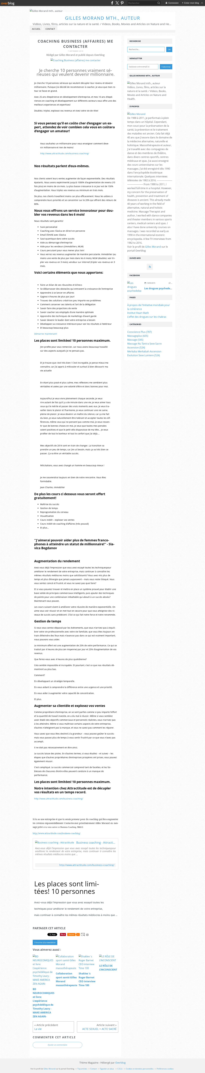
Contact (50, 28)
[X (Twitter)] (117, 3)
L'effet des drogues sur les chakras (146, 316)
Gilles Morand (153, 246)
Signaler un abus (107, 1068)
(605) (137, 335)
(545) (135, 339)
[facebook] (112, 3)
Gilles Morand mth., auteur (102, 18)
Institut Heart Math (138, 313)
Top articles (82, 1068)
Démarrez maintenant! (45, 333)
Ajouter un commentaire (57, 1045)
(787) (139, 332)
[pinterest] (122, 3)
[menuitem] (36, 29)
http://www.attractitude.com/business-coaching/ (64, 153)
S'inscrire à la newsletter (45, 942)
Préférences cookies (165, 1068)
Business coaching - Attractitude (96, 842)
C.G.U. (120, 1068)
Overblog (120, 1062)
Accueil (36, 28)
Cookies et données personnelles (140, 1068)
